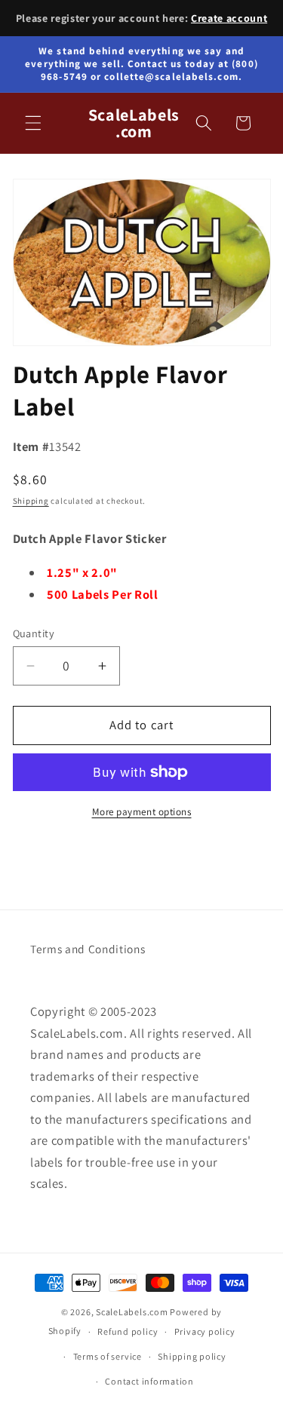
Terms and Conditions (87, 948)
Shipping (31, 500)
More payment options (142, 811)
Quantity (34, 633)
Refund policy (127, 1331)
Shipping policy (192, 1356)
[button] (33, 123)
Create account (229, 18)
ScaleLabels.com (132, 1311)
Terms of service (107, 1356)
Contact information (149, 1381)
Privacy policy (204, 1331)
